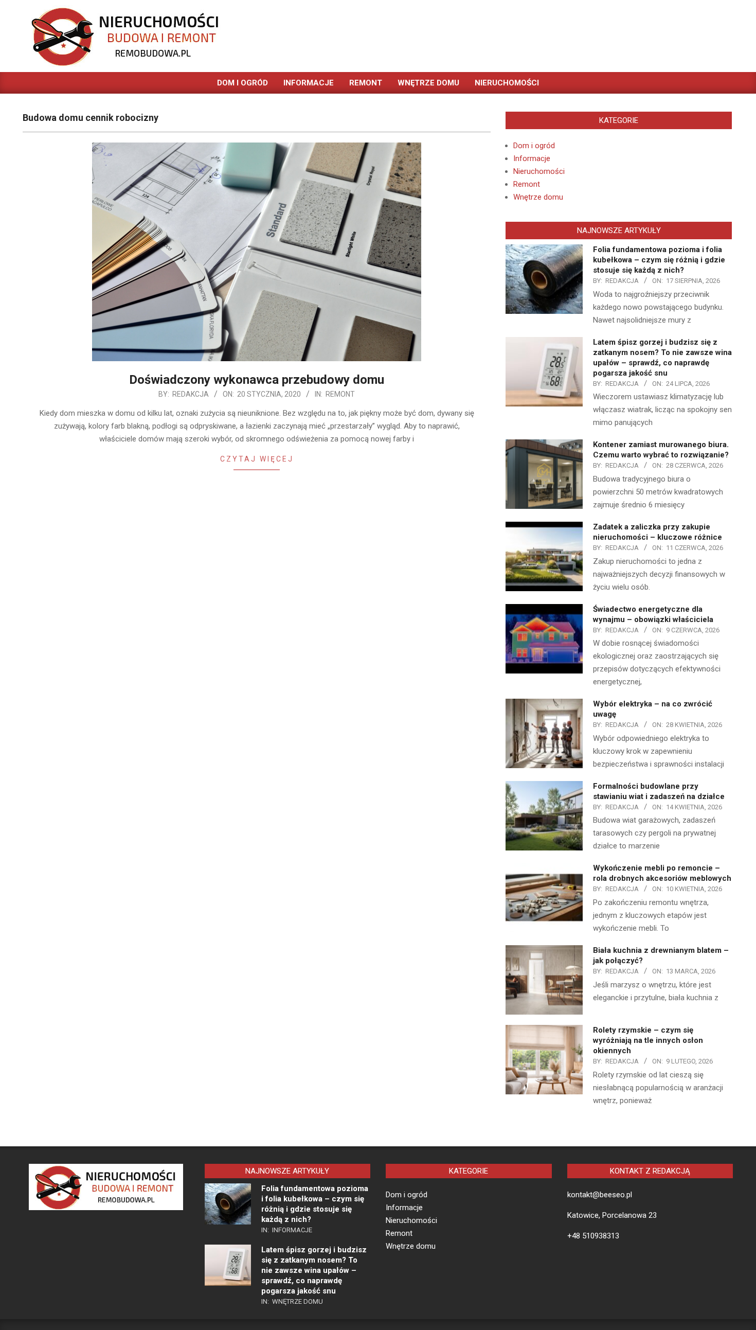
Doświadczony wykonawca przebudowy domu (256, 380)
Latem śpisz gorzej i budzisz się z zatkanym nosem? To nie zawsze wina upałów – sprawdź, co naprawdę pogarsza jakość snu (314, 1270)
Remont (340, 394)
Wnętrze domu (538, 197)
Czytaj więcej (257, 459)
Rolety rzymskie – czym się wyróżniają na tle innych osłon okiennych (648, 1040)
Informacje (531, 158)
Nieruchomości (539, 171)
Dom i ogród (534, 145)
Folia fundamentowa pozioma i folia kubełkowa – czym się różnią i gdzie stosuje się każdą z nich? (659, 260)
